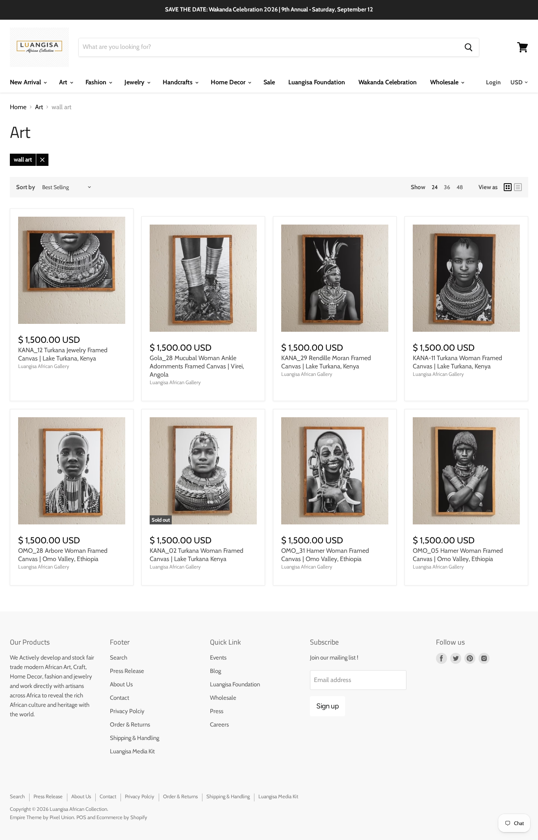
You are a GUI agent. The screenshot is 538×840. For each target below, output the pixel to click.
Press (216, 711)
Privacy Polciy (127, 711)
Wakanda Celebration (387, 82)
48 (459, 187)
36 (447, 187)
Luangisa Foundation (316, 82)
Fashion (96, 82)
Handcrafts (178, 82)
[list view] (518, 187)
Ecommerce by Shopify (121, 817)
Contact (119, 697)
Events (218, 657)
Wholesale (445, 82)
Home (18, 107)
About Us (121, 684)
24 (435, 187)
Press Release (127, 671)
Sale (269, 82)
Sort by (25, 187)
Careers (219, 724)
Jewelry (135, 82)
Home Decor (229, 82)
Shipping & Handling (134, 738)
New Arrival (26, 82)
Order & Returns (130, 724)
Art (64, 82)
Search (118, 657)
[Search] (468, 47)
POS (81, 817)
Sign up (327, 706)
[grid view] (508, 187)
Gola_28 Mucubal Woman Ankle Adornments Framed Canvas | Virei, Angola (197, 366)
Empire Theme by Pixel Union (42, 817)
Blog (215, 671)
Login (493, 82)
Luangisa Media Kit (132, 751)
